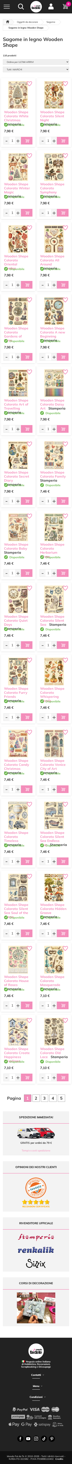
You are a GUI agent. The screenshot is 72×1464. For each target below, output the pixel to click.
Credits (59, 1458)
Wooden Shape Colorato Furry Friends (16, 692)
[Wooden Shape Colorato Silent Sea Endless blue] (54, 816)
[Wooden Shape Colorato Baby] (18, 527)
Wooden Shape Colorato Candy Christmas (16, 765)
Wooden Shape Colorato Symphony (52, 188)
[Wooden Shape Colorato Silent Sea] (54, 599)
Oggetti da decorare (27, 22)
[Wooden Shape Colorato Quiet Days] (18, 599)
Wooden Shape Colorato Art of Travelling (16, 404)
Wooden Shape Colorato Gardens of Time (16, 334)
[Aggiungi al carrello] (27, 141)
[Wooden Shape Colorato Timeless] (18, 816)
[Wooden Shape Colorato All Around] (54, 239)
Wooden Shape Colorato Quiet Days (16, 620)
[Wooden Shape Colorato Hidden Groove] (54, 888)
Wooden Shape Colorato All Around (52, 260)
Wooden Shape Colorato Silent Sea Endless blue (52, 839)
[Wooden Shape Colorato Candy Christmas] (18, 744)
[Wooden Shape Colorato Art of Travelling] (18, 383)
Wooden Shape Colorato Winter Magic (17, 188)
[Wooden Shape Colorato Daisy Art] (54, 383)
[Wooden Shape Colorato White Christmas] (18, 95)
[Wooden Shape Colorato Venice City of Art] (54, 744)
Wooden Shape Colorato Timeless (16, 837)
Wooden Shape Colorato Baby (16, 546)
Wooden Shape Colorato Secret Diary (16, 476)
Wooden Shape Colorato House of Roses (16, 981)
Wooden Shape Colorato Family (53, 474)
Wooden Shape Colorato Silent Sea (52, 620)
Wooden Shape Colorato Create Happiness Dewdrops (17, 1055)
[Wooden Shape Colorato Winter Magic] (18, 167)
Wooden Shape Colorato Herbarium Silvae (52, 550)
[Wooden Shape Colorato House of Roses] (18, 960)
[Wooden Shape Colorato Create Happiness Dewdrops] (18, 1032)
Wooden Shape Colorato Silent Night (52, 116)
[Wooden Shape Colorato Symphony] (54, 167)
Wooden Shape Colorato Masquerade (52, 981)
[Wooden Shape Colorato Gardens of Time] (18, 311)
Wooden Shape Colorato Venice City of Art (53, 765)
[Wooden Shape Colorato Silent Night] (54, 95)
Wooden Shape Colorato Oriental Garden (16, 262)
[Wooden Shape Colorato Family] (54, 455)
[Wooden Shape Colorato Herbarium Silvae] (54, 527)
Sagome (50, 22)
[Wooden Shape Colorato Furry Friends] (18, 672)
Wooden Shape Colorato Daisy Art (52, 404)
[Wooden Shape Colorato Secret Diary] (18, 455)
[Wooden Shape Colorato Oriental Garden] (18, 239)
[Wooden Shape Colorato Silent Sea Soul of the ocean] (18, 888)
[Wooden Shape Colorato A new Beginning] (54, 311)
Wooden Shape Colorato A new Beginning (52, 332)
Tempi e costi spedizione (36, 1150)
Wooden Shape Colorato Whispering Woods (52, 694)
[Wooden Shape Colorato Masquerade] (54, 960)
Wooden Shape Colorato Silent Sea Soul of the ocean (16, 911)
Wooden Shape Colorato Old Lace (52, 1053)
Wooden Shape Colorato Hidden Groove (53, 909)
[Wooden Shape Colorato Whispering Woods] (54, 672)
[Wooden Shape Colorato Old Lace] (54, 1032)
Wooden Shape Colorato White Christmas (16, 116)
